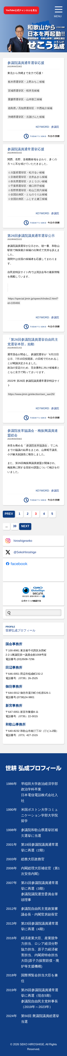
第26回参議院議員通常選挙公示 (31, 236)
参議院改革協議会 (36, 445)
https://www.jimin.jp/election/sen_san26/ (31, 394)
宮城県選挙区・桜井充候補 (23, 90)
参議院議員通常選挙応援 (25, 63)
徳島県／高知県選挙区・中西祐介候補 (30, 108)
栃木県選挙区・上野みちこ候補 (26, 81)
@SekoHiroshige (25, 552)
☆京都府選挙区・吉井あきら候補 (27, 176)
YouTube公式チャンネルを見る (21, 10)
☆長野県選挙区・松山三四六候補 (27, 190)
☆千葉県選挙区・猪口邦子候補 (26, 185)
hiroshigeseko (23, 540)
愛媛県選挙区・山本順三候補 (25, 99)
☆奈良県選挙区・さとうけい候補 (27, 181)
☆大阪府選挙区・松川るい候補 (26, 172)
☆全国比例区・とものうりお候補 (27, 194)
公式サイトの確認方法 (31, 601)
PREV (9, 513)
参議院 (55, 126)
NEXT (25, 526)
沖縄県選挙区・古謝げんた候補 (26, 116)
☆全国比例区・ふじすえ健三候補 (27, 198)
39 (14, 526)
